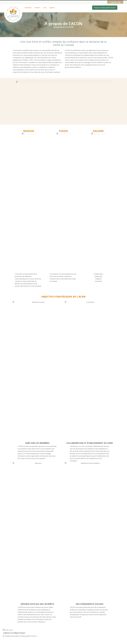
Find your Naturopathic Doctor (104, 8)
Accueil (56, 27)
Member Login (115, 2)
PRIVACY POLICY (19, 633)
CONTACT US (8, 633)
